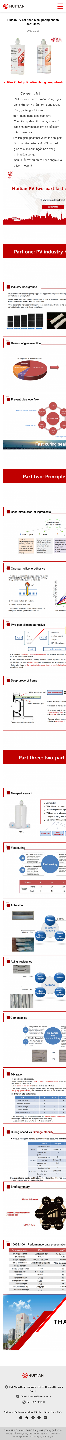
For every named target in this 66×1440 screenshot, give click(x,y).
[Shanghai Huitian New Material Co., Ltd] (14, 6)
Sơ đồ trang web (34, 1430)
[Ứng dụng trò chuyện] (33, 1417)
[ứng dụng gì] (21, 1417)
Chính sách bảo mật (14, 1430)
